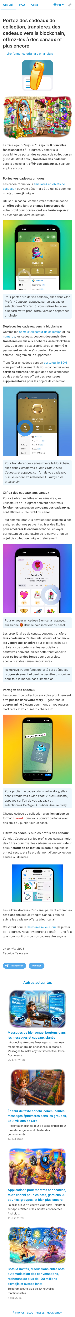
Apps (34, 5)
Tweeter (36, 965)
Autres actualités (37, 982)
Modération (54, 1312)
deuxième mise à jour (41, 927)
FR (59, 5)
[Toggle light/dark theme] (70, 5)
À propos (19, 1312)
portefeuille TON (55, 362)
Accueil (8, 5)
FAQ (22, 5)
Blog (30, 1312)
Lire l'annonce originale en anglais (30, 53)
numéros (9, 336)
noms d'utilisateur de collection (40, 332)
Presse (40, 1312)
